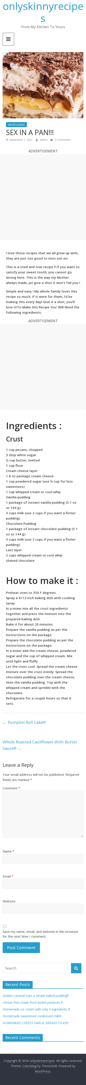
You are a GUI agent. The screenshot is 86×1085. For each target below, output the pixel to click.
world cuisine (16, 124)
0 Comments (62, 140)
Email (8, 876)
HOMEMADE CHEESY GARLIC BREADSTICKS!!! (35, 1023)
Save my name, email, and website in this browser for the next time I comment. (41, 934)
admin (44, 140)
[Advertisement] (43, 197)
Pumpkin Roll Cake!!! (24, 722)
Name (8, 851)
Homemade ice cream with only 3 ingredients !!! (36, 1009)
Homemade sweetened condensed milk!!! (32, 1016)
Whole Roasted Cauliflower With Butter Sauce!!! (40, 745)
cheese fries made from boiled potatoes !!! (33, 1002)
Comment (11, 788)
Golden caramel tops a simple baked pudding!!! (36, 996)
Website (9, 901)
